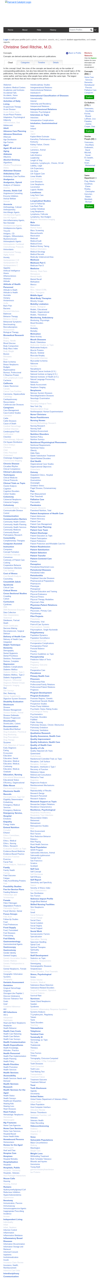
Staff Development (39, 955)
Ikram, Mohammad (89, 164)
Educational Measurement (14, 777)
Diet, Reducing (9, 693)
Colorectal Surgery (11, 502)
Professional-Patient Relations (42, 687)
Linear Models (36, 176)
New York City (36, 406)
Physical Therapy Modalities (42, 599)
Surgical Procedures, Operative (43, 990)
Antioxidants (8, 249)
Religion (33, 788)
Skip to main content (12, 3)
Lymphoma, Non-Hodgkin (40, 217)
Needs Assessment (38, 385)
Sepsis (33, 885)
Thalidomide (35, 1045)
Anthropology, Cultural (12, 207)
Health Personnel (11, 1053)
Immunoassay (9, 1206)
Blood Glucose (9, 343)
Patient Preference (38, 541)
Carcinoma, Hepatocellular (14, 394)
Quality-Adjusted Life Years (41, 751)
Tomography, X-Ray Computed (42, 1061)
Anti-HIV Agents (10, 218)
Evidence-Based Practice (13, 854)
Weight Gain (35, 1151)
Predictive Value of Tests (40, 659)
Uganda (33, 1091)
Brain (5, 359)
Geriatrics (8, 985)
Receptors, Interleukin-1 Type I (43, 767)
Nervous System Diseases (41, 393)
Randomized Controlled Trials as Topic (46, 759)
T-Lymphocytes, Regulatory (41, 1015)
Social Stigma (36, 926)
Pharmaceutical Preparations (42, 581)
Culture (6, 599)
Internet (33, 101)
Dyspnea (7, 742)
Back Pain (7, 306)
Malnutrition (35, 225)
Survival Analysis (37, 993)
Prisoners (35, 679)
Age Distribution (9, 140)
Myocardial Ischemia (38, 361)
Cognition (7, 489)
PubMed (33, 720)
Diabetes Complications (13, 667)
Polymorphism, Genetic (40, 627)
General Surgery (10, 955)
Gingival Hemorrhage (12, 988)
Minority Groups (36, 301)
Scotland (34, 866)
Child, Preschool (10, 453)
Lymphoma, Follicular (39, 214)
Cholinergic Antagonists (13, 458)
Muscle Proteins (37, 350)
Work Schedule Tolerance (40, 1159)
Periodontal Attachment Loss (42, 567)
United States (36, 1096)
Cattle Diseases (9, 421)
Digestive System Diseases (14, 699)
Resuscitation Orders (39, 818)
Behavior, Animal (10, 319)
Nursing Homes (37, 420)
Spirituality (34, 950)
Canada (6, 389)
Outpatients (35, 478)
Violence (33, 1129)
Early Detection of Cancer (14, 745)
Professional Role (37, 682)
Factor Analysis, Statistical (14, 864)
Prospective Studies (38, 704)
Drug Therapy (8, 740)
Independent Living (12, 1219)
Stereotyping (35, 963)
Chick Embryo (9, 445)
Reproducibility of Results (40, 791)
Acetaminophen (9, 98)
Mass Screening (37, 230)
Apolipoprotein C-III (11, 260)
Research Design (37, 793)
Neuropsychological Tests (41, 404)
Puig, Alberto (89, 181)
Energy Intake (9, 824)
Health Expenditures (13, 1045)
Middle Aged (36, 295)
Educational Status (11, 780)
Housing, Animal (10, 1184)
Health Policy (8, 1061)
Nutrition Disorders (39, 434)
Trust (32, 1085)
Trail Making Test (37, 1072)
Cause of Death (9, 424)
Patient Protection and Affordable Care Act (47, 544)
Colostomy (8, 505)
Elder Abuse (9, 785)
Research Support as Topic (43, 801)
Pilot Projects (36, 616)
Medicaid (34, 238)
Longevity (34, 198)
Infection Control (10, 1230)
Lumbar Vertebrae (37, 209)
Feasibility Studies (12, 886)
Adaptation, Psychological (14, 117)
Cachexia (7, 380)
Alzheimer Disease (12, 170)
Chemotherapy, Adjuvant (13, 439)
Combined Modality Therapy (14, 508)
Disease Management (12, 710)
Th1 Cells (34, 1042)
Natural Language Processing (42, 379)
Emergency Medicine (12, 810)
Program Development (41, 693)
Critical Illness (10, 590)
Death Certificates (10, 626)
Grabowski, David (89, 148)
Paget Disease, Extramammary (43, 488)
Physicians (35, 608)
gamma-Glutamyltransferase (42, 1169)
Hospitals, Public (11, 1167)
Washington (35, 1148)
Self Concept (35, 872)
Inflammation (8, 1233)
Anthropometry (9, 210)
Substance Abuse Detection (41, 985)
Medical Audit (35, 241)
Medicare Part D (37, 265)
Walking (33, 1145)
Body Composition (10, 346)
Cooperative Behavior (12, 565)
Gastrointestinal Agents (13, 944)
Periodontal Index (37, 573)
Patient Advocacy (37, 519)
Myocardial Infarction (39, 358)
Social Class (35, 920)
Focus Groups (10, 914)
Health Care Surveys (11, 1039)
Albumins (7, 157)
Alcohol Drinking (11, 160)
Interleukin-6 (35, 93)
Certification (8, 434)
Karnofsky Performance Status (43, 139)
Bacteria (6, 308)
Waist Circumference (39, 1143)
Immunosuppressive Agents (14, 1208)
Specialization (36, 936)
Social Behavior (36, 915)
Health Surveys (9, 1098)
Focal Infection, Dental (12, 911)
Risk (32, 828)
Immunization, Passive (12, 1203)
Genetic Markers (10, 961)
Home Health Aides (11, 1136)
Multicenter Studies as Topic (42, 345)
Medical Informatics (38, 249)
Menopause (35, 274)
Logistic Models (36, 190)
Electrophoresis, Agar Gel (13, 797)
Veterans (34, 1118)
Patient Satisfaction (39, 549)
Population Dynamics (39, 635)
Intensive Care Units (11, 1270)
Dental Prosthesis (10, 656)
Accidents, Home (10, 95)
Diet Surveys (8, 691)
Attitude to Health (10, 292)
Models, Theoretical (38, 315)
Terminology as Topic (39, 1040)
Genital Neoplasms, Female (14, 969)
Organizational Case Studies (42, 464)
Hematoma (7, 1117)
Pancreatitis (35, 502)
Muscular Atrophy (37, 355)
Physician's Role (37, 602)
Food (5, 922)
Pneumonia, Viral (37, 622)
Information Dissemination (14, 1244)
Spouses (34, 952)
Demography (8, 650)
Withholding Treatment (39, 1156)
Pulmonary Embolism (39, 728)
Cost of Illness (10, 573)
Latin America (36, 155)
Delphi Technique (11, 645)
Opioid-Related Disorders (40, 458)
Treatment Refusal (38, 1082)
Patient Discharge (39, 533)
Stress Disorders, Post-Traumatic (44, 971)
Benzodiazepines (10, 327)
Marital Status (36, 228)
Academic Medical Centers (14, 87)
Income (6, 1216)
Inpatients (7, 1255)
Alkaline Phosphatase (12, 165)
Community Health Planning (14, 524)
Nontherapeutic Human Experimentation (46, 412)
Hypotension (8, 1197)
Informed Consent (10, 1252)
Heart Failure (9, 1112)
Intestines (34, 118)
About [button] (24, 30)
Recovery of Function (39, 769)
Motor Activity (36, 337)
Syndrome (34, 1007)
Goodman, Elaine (88, 185)
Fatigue (6, 878)
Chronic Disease (11, 463)
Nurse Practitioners (39, 417)
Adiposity (7, 120)
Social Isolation (36, 923)
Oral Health (35, 461)
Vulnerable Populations (41, 1140)
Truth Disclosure (38, 1088)
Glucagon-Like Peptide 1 (13, 993)
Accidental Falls (10, 93)
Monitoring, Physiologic (40, 320)
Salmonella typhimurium (40, 855)
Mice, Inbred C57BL (38, 290)
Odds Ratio (35, 453)
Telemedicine (36, 1028)
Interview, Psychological (40, 112)
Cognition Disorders (11, 491)
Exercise (7, 859)
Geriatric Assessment (13, 982)
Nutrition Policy (36, 437)
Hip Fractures (9, 1123)
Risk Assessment (37, 831)
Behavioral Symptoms (12, 322)
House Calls (9, 1178)
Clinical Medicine (10, 478)
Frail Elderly (9, 938)
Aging (6, 151)
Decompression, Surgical (13, 631)
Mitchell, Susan (87, 153)
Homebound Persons (13, 1139)
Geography (7, 979)
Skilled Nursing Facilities (42, 904)
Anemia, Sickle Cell (12, 190)
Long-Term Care (36, 195)
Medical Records (37, 254)
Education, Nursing (12, 774)
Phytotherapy (35, 613)
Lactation (34, 147)
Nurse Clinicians (38, 414)
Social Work (36, 931)
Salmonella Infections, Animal (42, 853)
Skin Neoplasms (37, 907)
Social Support (36, 928)
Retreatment (35, 823)
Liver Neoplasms (37, 184)
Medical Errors (36, 244)
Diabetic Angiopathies (12, 677)
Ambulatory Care (11, 173)
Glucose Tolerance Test (13, 999)
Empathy (7, 822)
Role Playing (35, 842)
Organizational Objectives (41, 467)
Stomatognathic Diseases (41, 966)
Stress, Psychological (40, 974)
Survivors (35, 998)
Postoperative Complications (42, 643)
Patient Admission (37, 516)
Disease (6, 707)
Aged (6, 145)
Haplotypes (8, 1020)
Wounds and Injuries (38, 1161)
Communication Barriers (15, 519)
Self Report (35, 880)
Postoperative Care (38, 641)
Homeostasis (8, 1142)
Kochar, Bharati (87, 115)
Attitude (6, 281)
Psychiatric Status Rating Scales (44, 709)
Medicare (34, 260)
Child (5, 450)
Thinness (34, 1048)
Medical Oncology (37, 252)
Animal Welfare (9, 199)
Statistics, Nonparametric (40, 961)
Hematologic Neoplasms (13, 1115)
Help (39, 30)
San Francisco (36, 861)
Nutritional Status (37, 448)
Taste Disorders (36, 1023)
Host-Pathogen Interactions (14, 1176)
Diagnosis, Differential (12, 680)
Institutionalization (10, 1257)
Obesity (33, 450)
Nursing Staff (35, 429)
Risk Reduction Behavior (40, 836)
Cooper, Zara (89, 126)
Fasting (6, 873)
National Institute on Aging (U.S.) (43, 374)
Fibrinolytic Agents (11, 908)
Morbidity (34, 328)
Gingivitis (7, 991)
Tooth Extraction (37, 1066)
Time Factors (35, 1053)
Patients (33, 561)
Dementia (7, 648)
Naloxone (34, 363)
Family (6, 867)
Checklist (7, 437)
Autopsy (6, 298)
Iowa (32, 126)
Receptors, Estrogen (38, 764)
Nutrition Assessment (39, 431)
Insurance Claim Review (13, 1262)
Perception (35, 564)
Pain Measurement (38, 494)
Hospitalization (10, 1162)
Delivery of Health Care (14, 636)
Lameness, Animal (38, 150)
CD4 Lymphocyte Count (13, 378)
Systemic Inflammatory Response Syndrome (48, 1009)
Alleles (6, 168)
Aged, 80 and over (12, 148)
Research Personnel (38, 796)
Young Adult (35, 1167)
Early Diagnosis (9, 748)
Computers (7, 549)
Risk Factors (35, 834)
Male (32, 222)
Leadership (34, 158)
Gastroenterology (11, 941)
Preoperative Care (37, 670)
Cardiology (7, 397)
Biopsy (6, 338)
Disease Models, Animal (13, 713)
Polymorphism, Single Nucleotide (44, 630)
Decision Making (10, 628)
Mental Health (36, 276)
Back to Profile (75, 53)
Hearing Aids (8, 1104)
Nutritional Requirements (40, 445)
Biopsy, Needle (9, 341)
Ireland (33, 129)
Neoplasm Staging (37, 387)
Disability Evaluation (13, 701)
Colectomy (8, 497)
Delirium (6, 634)
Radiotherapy (35, 756)
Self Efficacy (35, 877)
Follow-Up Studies (10, 919)
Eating (6, 750)
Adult (6, 128)
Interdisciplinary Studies (40, 85)
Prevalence (35, 673)
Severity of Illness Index (40, 888)
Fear (5, 883)
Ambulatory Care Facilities (14, 176)
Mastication (35, 236)
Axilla (5, 303)
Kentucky (34, 142)
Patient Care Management (41, 524)
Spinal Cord (35, 944)
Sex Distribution (36, 893)
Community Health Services (14, 527)
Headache (7, 1026)
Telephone (35, 1031)
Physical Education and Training (43, 591)
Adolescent (8, 125)
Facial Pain (8, 862)
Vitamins (34, 1134)
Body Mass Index (10, 348)
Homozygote (8, 1148)
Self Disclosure (36, 874)
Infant (5, 1225)
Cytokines (7, 604)
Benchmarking (9, 324)
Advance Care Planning (14, 131)
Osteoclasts (35, 469)
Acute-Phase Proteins (12, 115)
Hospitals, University (11, 1170)
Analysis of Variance (11, 185)
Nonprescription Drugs (39, 409)
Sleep (32, 910)
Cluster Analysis (10, 486)
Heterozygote (8, 1120)
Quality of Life (37, 748)
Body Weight (8, 351)
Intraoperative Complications (42, 120)
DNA (5, 607)
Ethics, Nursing (9, 843)
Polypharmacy (37, 632)
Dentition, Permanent (12, 658)
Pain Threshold (36, 496)
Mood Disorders (36, 323)
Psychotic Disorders (38, 717)
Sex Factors (35, 896)
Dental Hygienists (10, 653)
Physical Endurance (38, 594)
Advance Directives (12, 134)
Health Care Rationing (12, 1034)
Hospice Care (9, 1153)
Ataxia (6, 273)
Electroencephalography (13, 788)
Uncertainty (35, 1094)
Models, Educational (38, 309)
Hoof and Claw (9, 1150)
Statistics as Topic (38, 958)
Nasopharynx (35, 369)
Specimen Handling (38, 942)
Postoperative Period (39, 646)
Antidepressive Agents (12, 226)
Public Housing (36, 722)
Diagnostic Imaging (11, 685)
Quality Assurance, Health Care (45, 736)
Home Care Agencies (12, 1125)
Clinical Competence (11, 469)
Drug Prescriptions (11, 737)
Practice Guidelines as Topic (42, 654)
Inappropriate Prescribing (13, 1211)
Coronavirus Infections (12, 568)
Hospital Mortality (10, 1159)
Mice (32, 287)
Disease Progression (11, 718)
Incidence (7, 1214)
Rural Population (38, 847)
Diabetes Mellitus (10, 669)
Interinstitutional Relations (41, 90)
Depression (8, 664)
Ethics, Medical (9, 841)
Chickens (7, 447)
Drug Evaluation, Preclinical (14, 732)
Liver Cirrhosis (36, 179)
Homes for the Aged (13, 1145)
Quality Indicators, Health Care (45, 742)
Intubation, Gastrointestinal (43, 123)
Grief (5, 1004)
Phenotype (34, 586)
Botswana (7, 356)
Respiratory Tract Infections (41, 815)
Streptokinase (36, 969)
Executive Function (11, 857)
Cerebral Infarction (10, 429)
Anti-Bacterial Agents (12, 215)
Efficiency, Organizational (13, 783)
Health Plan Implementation (14, 1056)
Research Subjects (38, 799)
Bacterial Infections (11, 311)
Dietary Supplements (12, 696)
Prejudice (34, 667)
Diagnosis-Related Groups (14, 683)
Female (6, 900)
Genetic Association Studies (15, 958)
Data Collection (9, 612)
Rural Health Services (39, 844)
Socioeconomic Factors (40, 934)
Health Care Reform (11, 1036)
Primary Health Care (39, 676)
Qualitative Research (40, 733)
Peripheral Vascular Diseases (42, 578)
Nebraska (34, 382)
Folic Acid (7, 917)
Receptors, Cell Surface (40, 761)
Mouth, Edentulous (38, 342)
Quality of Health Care (41, 745)
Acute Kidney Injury (11, 112)
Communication (11, 516)
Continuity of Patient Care (14, 560)
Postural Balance (37, 648)
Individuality (8, 1222)
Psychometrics (36, 714)
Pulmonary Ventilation (39, 730)
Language (34, 152)
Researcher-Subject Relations (42, 804)
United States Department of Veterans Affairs (48, 1099)
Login (6, 40)
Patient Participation (38, 538)
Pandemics (35, 505)
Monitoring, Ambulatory (41, 317)
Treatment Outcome (38, 1080)
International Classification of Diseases (49, 95)
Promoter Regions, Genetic (41, 698)
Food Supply (9, 927)
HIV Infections (10, 1012)
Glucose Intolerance (11, 996)
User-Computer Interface (40, 1107)
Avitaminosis (8, 300)
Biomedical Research (13, 335)
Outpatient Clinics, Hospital (41, 475)
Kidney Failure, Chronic (40, 145)
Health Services (9, 1070)
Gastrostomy (9, 950)
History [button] (53, 30)
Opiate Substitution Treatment (42, 456)
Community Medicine (12, 530)
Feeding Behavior (10, 892)
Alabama (7, 154)
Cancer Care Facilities (12, 391)
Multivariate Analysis (38, 347)
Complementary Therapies (14, 541)
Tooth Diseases (36, 1064)
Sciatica (33, 863)
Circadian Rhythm (10, 466)
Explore (89, 97)
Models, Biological (37, 307)
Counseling (7, 579)
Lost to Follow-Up (37, 204)
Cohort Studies (9, 494)
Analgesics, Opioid (12, 182)
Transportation (36, 1074)
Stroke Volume (36, 980)
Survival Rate (35, 996)
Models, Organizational (39, 312)
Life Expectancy (37, 168)
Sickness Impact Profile (41, 899)
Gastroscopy (9, 947)
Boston (6, 354)
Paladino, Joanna (88, 122)
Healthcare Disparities (12, 1101)
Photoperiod (35, 589)
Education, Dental (10, 758)
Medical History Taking (39, 246)
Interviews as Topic (39, 115)
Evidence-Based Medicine (14, 851)
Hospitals (7, 1165)
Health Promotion (10, 1067)
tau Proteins (35, 1172)
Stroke (33, 977)
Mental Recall (36, 279)
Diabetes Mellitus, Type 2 (13, 675)
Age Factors (8, 142)
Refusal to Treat (37, 777)
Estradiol (7, 830)
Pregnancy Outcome (38, 665)
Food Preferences (10, 925)
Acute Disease (9, 109)
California (8, 383)
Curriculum (8, 602)
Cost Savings (8, 570)
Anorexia (7, 204)
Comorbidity (9, 538)
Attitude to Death (10, 290)
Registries (34, 780)
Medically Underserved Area (41, 257)
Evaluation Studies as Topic (14, 849)
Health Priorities (11, 1064)
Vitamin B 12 (35, 1131)
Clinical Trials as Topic (14, 483)
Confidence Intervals (11, 555)
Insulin (6, 1260)
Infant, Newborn (9, 1227)
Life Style (34, 171)
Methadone (34, 282)
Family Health (9, 870)
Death (5, 623)
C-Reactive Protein (11, 375)
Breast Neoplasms (11, 364)
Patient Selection (38, 552)
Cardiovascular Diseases (13, 405)
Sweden (33, 1004)
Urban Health (35, 1102)
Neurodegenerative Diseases (42, 396)
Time (32, 1050)
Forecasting (8, 935)
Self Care (34, 869)
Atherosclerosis (9, 276)
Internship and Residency (40, 104)
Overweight (35, 483)
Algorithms (7, 162)
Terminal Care (37, 1034)
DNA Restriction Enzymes (14, 610)
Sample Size (35, 858)
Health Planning (9, 1059)
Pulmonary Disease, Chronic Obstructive (47, 725)
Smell (32, 912)
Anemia (6, 188)
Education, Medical (11, 761)
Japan (32, 134)
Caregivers (8, 407)
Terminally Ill (36, 1037)
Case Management (11, 410)
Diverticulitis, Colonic (12, 724)
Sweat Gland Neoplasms (40, 1001)
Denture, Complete (11, 661)
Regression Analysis (38, 783)
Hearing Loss (8, 1106)
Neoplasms (35, 390)
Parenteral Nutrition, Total (40, 510)
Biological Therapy (11, 332)
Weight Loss (36, 1153)
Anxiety (6, 257)
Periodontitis (36, 575)
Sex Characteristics (38, 890)
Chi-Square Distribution (12, 442)
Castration (7, 416)
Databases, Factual (11, 620)
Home (10, 30)
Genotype (7, 971)
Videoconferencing (39, 1126)
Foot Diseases (9, 933)
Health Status (9, 1096)
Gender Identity (9, 953)
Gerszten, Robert (88, 195)
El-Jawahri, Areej (89, 159)
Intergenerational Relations (41, 87)
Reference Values (37, 772)
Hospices (7, 1156)
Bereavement (8, 330)
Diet (5, 688)
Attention (7, 279)
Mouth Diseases (38, 339)
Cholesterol (8, 455)
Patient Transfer (38, 555)
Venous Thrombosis (38, 1112)
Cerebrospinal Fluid (11, 432)
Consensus (8, 557)
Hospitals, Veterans (11, 1173)
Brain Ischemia (9, 362)
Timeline (41, 62)
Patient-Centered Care (41, 558)
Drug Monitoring (9, 735)
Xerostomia (35, 1164)
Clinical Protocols (10, 480)
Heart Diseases (9, 1109)
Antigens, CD (8, 234)
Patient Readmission (40, 546)
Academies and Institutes (13, 90)
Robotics (34, 839)
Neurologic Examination (40, 398)
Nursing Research (37, 426)
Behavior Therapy (10, 316)
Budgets (6, 367)
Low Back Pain (36, 206)
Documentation (10, 726)
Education (7, 756)
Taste (32, 1020)
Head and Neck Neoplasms (14, 1023)
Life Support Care (37, 174)
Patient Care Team (39, 530)
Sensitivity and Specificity (41, 882)
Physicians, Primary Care (40, 611)
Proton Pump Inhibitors (39, 706)
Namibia (33, 366)
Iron (31, 131)
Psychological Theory (39, 712)
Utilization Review (37, 1110)
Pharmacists (35, 584)
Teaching (34, 1025)
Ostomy (34, 472)
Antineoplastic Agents (12, 241)
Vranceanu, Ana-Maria (89, 109)
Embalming (8, 802)
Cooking (6, 563)
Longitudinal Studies (40, 201)
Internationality (36, 98)
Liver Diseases (36, 182)
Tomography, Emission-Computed (44, 1058)
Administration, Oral (11, 123)
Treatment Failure (37, 1077)
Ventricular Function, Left (40, 1115)
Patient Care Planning (40, 527)
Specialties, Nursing (38, 939)
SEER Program (36, 850)
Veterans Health (36, 1120)
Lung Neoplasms (37, 211)
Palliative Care (37, 499)
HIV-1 (5, 1015)
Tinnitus (33, 1056)
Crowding (7, 596)
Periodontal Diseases (40, 570)
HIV (5, 1009)
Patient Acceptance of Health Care (46, 513)
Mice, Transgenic (37, 292)
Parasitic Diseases (38, 508)
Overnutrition (35, 480)
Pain (32, 491)
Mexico (33, 284)
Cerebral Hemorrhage (12, 426)
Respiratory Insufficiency (40, 813)
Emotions (7, 819)
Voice (33, 1137)
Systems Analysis (37, 1012)
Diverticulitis (9, 721)
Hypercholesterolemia (12, 1195)
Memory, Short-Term (38, 271)
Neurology (34, 401)
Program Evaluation (39, 696)
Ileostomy (8, 1200)
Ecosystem (8, 753)
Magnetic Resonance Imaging (42, 219)
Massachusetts (36, 233)
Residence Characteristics (41, 807)
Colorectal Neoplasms (12, 499)
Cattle (5, 418)
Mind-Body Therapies (40, 298)
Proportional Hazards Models (42, 701)
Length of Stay (36, 160)
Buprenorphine (9, 370)
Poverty (33, 651)
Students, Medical (37, 982)
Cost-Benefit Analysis (12, 576)
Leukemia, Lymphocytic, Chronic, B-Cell (46, 163)
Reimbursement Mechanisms (42, 785)
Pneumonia (35, 619)
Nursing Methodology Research (43, 423)
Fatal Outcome (9, 875)
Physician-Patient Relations (43, 605)
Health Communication (14, 1042)
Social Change (36, 918)
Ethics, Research (10, 846)
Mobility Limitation (39, 304)
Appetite (6, 268)
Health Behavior (9, 1028)
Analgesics (8, 179)
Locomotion (35, 187)
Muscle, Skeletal (37, 353)
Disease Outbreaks (11, 715)
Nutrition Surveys (37, 439)
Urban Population (37, 1104)
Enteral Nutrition (11, 827)
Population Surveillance (40, 638)
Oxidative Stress (37, 486)
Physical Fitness (37, 597)
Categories (25, 62)
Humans (7, 1187)
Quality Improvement (40, 739)
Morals (33, 326)
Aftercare (7, 137)
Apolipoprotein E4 (10, 263)
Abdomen (7, 85)
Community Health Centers (14, 522)
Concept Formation (11, 552)
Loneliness (35, 192)
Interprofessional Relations (43, 109)
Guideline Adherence (11, 1007)
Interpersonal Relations (39, 106)
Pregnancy (34, 662)
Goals (5, 1001)
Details (56, 62)
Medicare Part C (38, 263)
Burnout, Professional (12, 372)
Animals (6, 201)
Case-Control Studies (12, 413)
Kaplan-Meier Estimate (39, 137)
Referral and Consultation (40, 775)
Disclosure (8, 704)
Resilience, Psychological (42, 810)
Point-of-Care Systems (39, 624)
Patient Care (35, 521)
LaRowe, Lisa (90, 119)
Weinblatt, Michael (88, 200)
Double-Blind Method (11, 729)
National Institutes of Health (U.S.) (44, 377)
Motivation (35, 334)
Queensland (35, 753)
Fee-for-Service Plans (13, 889)
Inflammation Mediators (13, 1235)
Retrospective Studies (39, 826)
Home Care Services (13, 1128)
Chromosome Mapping (12, 461)
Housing (6, 1181)
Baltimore (7, 314)
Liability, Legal (36, 166)
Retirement (34, 820)
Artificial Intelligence (11, 271)
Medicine (34, 268)
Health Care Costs (12, 1031)
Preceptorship (37, 657)
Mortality (33, 331)
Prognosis (34, 690)
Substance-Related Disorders (42, 988)
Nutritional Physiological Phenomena (48, 442)
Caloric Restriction (10, 386)
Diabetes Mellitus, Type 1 (13, 672)
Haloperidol (7, 1018)
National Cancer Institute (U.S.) (43, 371)
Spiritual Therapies (38, 947)
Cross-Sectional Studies (15, 593)
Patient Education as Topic (41, 536)
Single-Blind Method (38, 901)
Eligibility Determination (13, 799)
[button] (95, 30)
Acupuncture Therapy (12, 107)
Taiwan (33, 1017)
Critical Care (8, 587)
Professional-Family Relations (42, 684)
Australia (7, 295)
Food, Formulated (10, 930)
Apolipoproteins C (10, 265)
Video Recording (37, 1123)
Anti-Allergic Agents (11, 212)
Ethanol (6, 833)
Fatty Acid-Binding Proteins (14, 881)
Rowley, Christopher (89, 190)
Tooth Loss (34, 1069)
